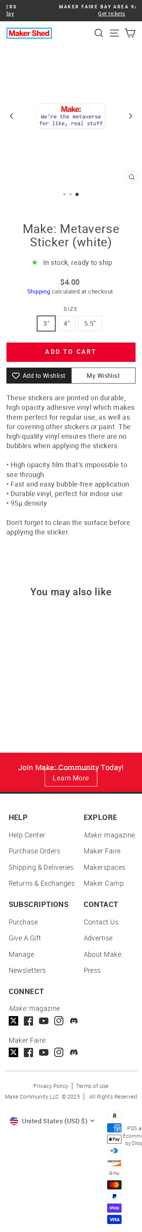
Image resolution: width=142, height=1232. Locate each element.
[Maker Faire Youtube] (43, 1052)
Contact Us (101, 921)
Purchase (23, 921)
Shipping (38, 291)
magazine (109, 834)
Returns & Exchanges (42, 883)
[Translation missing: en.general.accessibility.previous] (11, 116)
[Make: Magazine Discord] (74, 1021)
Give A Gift (25, 937)
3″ (46, 323)
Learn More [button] (71, 777)
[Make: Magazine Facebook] (28, 1021)
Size (71, 308)
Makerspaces (105, 867)
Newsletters (27, 970)
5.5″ (90, 323)
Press (92, 970)
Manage (21, 954)
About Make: (103, 954)
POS (132, 1128)
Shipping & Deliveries (41, 867)
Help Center (27, 834)
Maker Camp (104, 883)
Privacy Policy (50, 1085)
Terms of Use (92, 1085)
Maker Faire (102, 850)
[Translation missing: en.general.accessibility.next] (130, 116)
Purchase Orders (35, 850)
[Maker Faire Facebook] (28, 1052)
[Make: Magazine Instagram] (59, 1021)
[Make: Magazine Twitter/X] (13, 1021)
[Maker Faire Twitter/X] (13, 1052)
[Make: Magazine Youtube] (43, 1021)
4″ (67, 323)
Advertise (98, 937)
